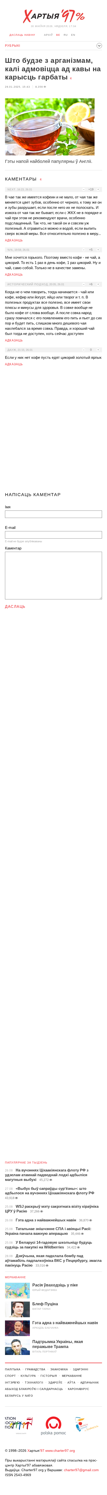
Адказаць (14, 240)
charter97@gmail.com (81, 1470)
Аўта (71, 1382)
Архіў (48, 35)
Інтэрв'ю (12, 1382)
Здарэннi (80, 1369)
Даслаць (15, 606)
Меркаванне (15, 1277)
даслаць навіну (22, 35)
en (73, 35)
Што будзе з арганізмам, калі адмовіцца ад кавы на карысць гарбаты (53, 69)
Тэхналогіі (34, 1382)
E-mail (10, 527)
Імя (7, 507)
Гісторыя (49, 1375)
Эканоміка (59, 1369)
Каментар (13, 548)
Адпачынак (89, 1382)
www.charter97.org (60, 1451)
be (58, 35)
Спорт (10, 1375)
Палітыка (12, 1369)
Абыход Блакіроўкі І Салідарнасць (34, 1388)
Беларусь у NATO (19, 1395)
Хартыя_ (53, 16)
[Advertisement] (53, 431)
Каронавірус (78, 1388)
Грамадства (35, 1369)
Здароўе (55, 1382)
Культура (28, 1375)
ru (66, 35)
